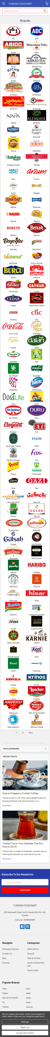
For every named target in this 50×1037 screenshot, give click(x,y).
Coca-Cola (13, 333)
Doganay (13, 389)
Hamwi (13, 572)
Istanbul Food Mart (37, 614)
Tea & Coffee (32, 970)
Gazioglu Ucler (13, 502)
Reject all (25, 1027)
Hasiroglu (13, 600)
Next (31, 732)
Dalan (36, 347)
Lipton (13, 699)
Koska (13, 685)
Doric (36, 404)
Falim (36, 446)
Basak (13, 221)
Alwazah (36, 137)
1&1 (13, 38)
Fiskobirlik (36, 474)
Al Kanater (36, 94)
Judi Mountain (37, 628)
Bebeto (13, 235)
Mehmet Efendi (36, 727)
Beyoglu (13, 249)
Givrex (13, 516)
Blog (4, 958)
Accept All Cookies (25, 1033)
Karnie (36, 642)
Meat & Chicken (33, 958)
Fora (13, 488)
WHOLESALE (33, 949)
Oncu (28, 988)
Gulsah (13, 544)
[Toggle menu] (3, 3)
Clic (36, 319)
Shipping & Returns (10, 949)
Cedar (13, 305)
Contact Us (7, 953)
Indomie (13, 614)
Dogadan (37, 375)
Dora (13, 404)
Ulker (4, 988)
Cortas (13, 347)
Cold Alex (37, 333)
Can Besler (13, 291)
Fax (36, 460)
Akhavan (36, 80)
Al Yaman (37, 108)
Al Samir (13, 108)
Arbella (37, 165)
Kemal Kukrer (13, 656)
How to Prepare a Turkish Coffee (20, 793)
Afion (13, 66)
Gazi (37, 488)
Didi (36, 361)
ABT (37, 52)
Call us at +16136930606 (25, 920)
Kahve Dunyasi (13, 642)
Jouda (13, 628)
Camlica (36, 277)
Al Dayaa (13, 94)
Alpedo (13, 137)
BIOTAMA (13, 263)
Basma (37, 221)
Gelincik (36, 502)
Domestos (36, 389)
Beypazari (36, 249)
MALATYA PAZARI (37, 713)
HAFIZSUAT (37, 558)
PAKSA (5, 1007)
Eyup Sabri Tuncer (13, 446)
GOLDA (37, 516)
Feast (13, 474)
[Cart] (47, 3)
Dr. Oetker (13, 418)
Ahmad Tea (36, 66)
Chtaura (13, 319)
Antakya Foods (13, 165)
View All (29, 1007)
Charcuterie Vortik (36, 305)
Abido (13, 52)
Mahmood (13, 713)
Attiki (13, 193)
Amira (13, 151)
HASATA (36, 586)
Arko (13, 179)
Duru (37, 418)
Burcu (13, 277)
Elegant (13, 432)
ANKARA (37, 151)
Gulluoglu (37, 530)
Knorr (13, 671)
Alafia (13, 123)
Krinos (36, 685)
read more (6, 805)
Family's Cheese (13, 460)
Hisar (36, 600)
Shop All (30, 953)
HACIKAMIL (37, 544)
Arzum (36, 179)
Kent (37, 656)
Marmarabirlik (13, 727)
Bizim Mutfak (36, 263)
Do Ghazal (13, 375)
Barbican (37, 207)
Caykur (37, 291)
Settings (25, 1021)
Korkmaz (37, 671)
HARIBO (36, 572)
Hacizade (13, 558)
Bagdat (37, 193)
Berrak (36, 235)
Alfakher (36, 123)
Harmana (13, 586)
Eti (36, 432)
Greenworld (13, 530)
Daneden (13, 361)
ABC (37, 38)
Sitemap (6, 962)
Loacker (36, 699)
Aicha (13, 80)
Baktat (13, 207)
